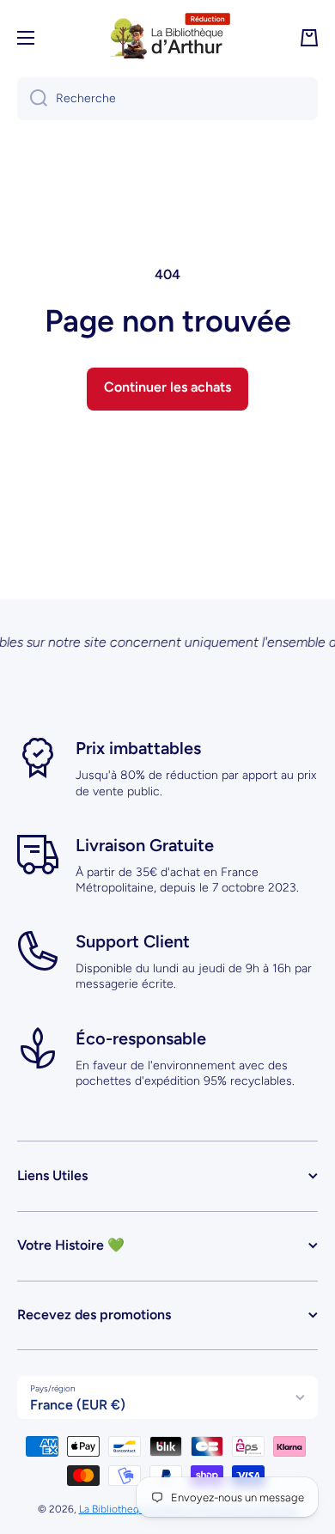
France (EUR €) (77, 1405)
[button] (309, 37)
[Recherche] (32, 98)
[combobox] (167, 98)
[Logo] (167, 37)
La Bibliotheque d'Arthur (135, 1509)
